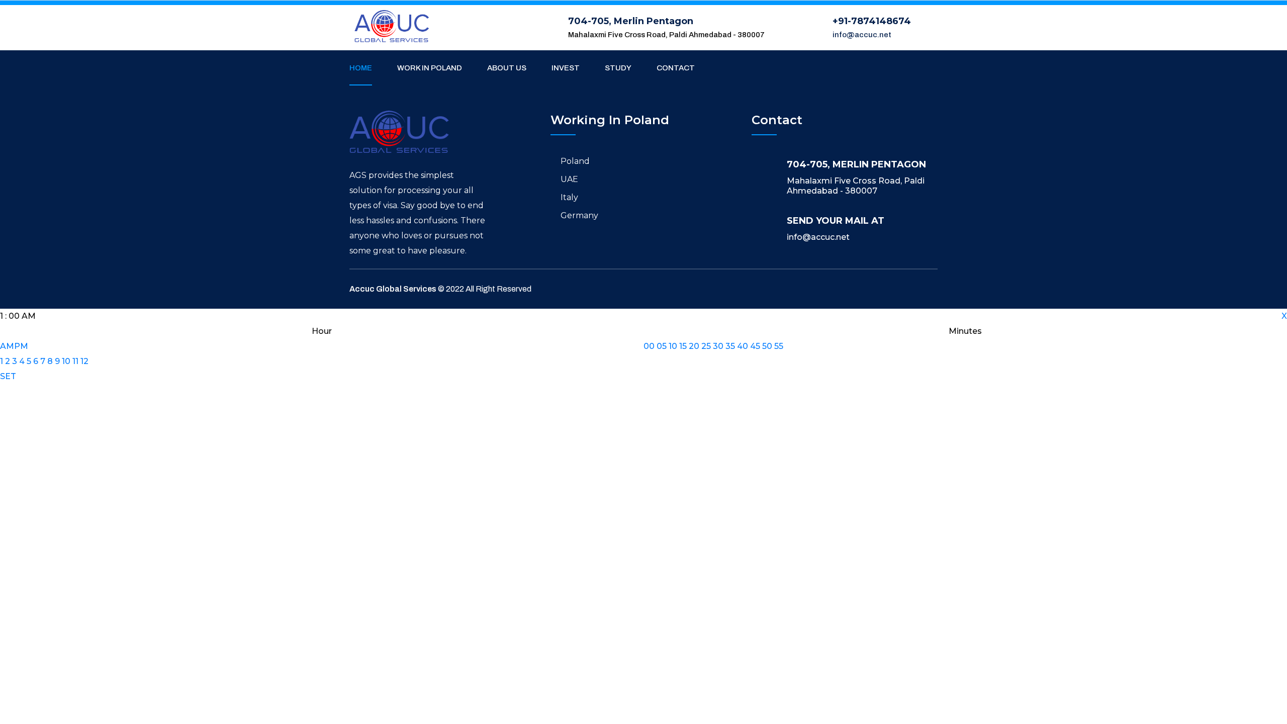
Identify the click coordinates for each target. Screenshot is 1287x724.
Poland (575, 161)
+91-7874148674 (872, 21)
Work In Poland (429, 68)
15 (683, 346)
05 (662, 346)
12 (84, 361)
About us (506, 68)
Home (360, 68)
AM (7, 346)
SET (8, 376)
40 (742, 346)
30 (718, 346)
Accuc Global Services (392, 289)
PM (21, 346)
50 (767, 346)
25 (706, 346)
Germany (579, 215)
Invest (565, 68)
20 (694, 346)
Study (618, 68)
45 (755, 346)
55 (778, 346)
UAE (569, 179)
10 (66, 361)
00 (649, 346)
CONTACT (676, 68)
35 (730, 346)
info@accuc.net (862, 35)
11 (75, 361)
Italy (569, 197)
